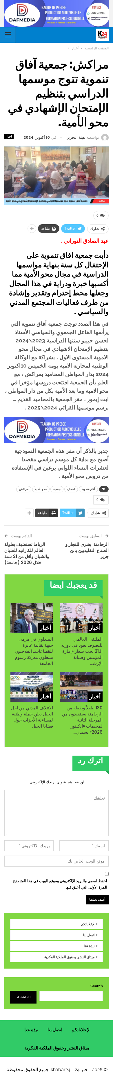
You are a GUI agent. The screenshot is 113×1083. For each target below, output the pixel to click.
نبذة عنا (89, 945)
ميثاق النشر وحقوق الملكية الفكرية (69, 956)
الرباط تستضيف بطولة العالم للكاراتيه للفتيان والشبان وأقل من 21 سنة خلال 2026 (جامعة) (26, 553)
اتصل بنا (88, 934)
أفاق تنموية (88, 489)
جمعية (57, 489)
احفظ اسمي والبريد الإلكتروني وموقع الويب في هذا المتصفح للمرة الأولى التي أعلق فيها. (60, 884)
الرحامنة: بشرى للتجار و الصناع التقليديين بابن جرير (87, 550)
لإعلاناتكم (87, 923)
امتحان (71, 489)
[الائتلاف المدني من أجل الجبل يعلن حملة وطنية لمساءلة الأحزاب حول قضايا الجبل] (31, 687)
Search (96, 986)
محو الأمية (41, 489)
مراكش (23, 489)
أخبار (9, 136)
